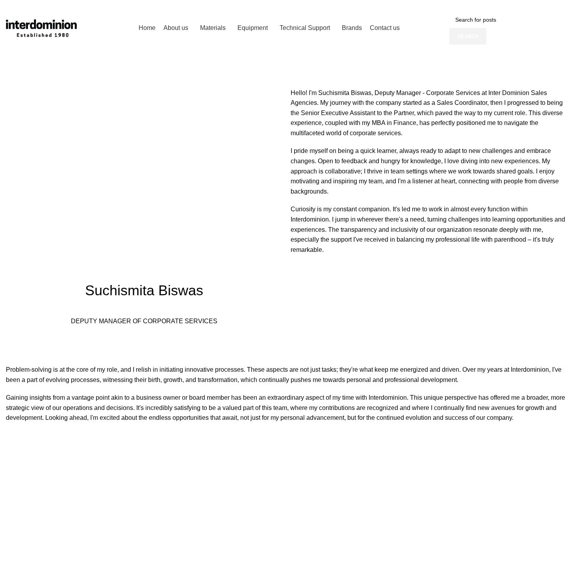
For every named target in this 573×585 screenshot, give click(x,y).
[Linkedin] (16, 344)
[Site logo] (41, 27)
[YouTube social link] (548, 5)
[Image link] (71, 476)
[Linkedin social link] (558, 5)
